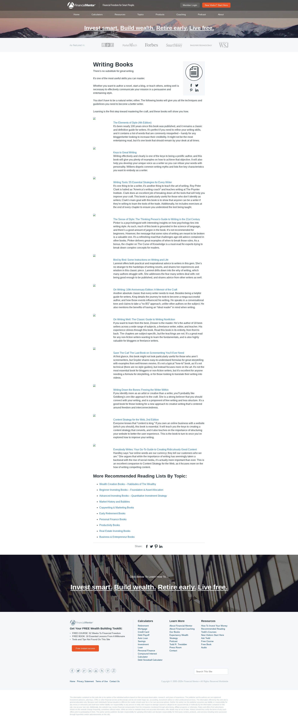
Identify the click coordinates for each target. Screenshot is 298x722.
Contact (173, 650)
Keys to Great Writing (125, 152)
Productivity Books (109, 525)
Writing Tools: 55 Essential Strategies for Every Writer (142, 182)
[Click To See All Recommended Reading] (194, 72)
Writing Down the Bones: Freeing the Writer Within (141, 389)
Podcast (173, 641)
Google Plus (84, 670)
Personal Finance (146, 650)
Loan (140, 647)
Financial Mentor (101, 5)
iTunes (113, 670)
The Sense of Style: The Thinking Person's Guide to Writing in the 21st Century (156, 219)
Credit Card (143, 632)
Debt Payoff (143, 635)
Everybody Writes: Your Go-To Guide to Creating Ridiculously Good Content (155, 449)
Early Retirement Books (112, 513)
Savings (142, 641)
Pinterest (107, 670)
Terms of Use (102, 681)
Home (72, 681)
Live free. (201, 28)
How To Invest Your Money (214, 625)
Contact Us (115, 681)
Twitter (78, 670)
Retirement (143, 625)
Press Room (175, 647)
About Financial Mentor (180, 625)
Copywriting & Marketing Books (116, 507)
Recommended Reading (213, 629)
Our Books (174, 632)
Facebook (72, 670)
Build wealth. (137, 28)
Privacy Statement (85, 681)
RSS (101, 670)
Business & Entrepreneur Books (117, 537)
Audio (204, 647)
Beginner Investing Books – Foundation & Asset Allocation (131, 490)
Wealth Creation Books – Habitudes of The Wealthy (127, 484)
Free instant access (85, 648)
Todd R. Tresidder (178, 644)
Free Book (206, 644)
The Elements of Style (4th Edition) (132, 122)
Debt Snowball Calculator (150, 660)
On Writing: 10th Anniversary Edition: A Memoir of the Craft (145, 289)
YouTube (95, 670)
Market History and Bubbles (114, 501)
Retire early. (172, 28)
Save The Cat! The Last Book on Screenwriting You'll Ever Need (148, 353)
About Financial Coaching (182, 629)
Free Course (207, 641)
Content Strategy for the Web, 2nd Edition (136, 419)
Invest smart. (101, 28)
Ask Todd (205, 638)
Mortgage (142, 629)
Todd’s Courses (208, 632)
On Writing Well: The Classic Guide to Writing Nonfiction (144, 319)
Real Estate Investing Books (114, 531)
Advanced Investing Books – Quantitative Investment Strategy (133, 495)
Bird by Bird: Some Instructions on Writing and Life (140, 259)
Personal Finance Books (112, 519)
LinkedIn (90, 670)
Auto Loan (143, 638)
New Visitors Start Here (212, 635)
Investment (143, 644)
